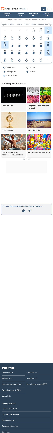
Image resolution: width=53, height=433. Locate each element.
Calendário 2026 (7, 15)
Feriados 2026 (20, 15)
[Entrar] (49, 9)
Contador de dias (8, 420)
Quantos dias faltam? (9, 408)
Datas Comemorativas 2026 (12, 384)
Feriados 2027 (47, 15)
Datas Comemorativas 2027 (36, 384)
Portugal (22, 9)
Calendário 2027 (33, 15)
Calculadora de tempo (10, 426)
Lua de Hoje (6, 396)
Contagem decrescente (10, 414)
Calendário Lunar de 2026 (11, 390)
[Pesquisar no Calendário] (43, 9)
